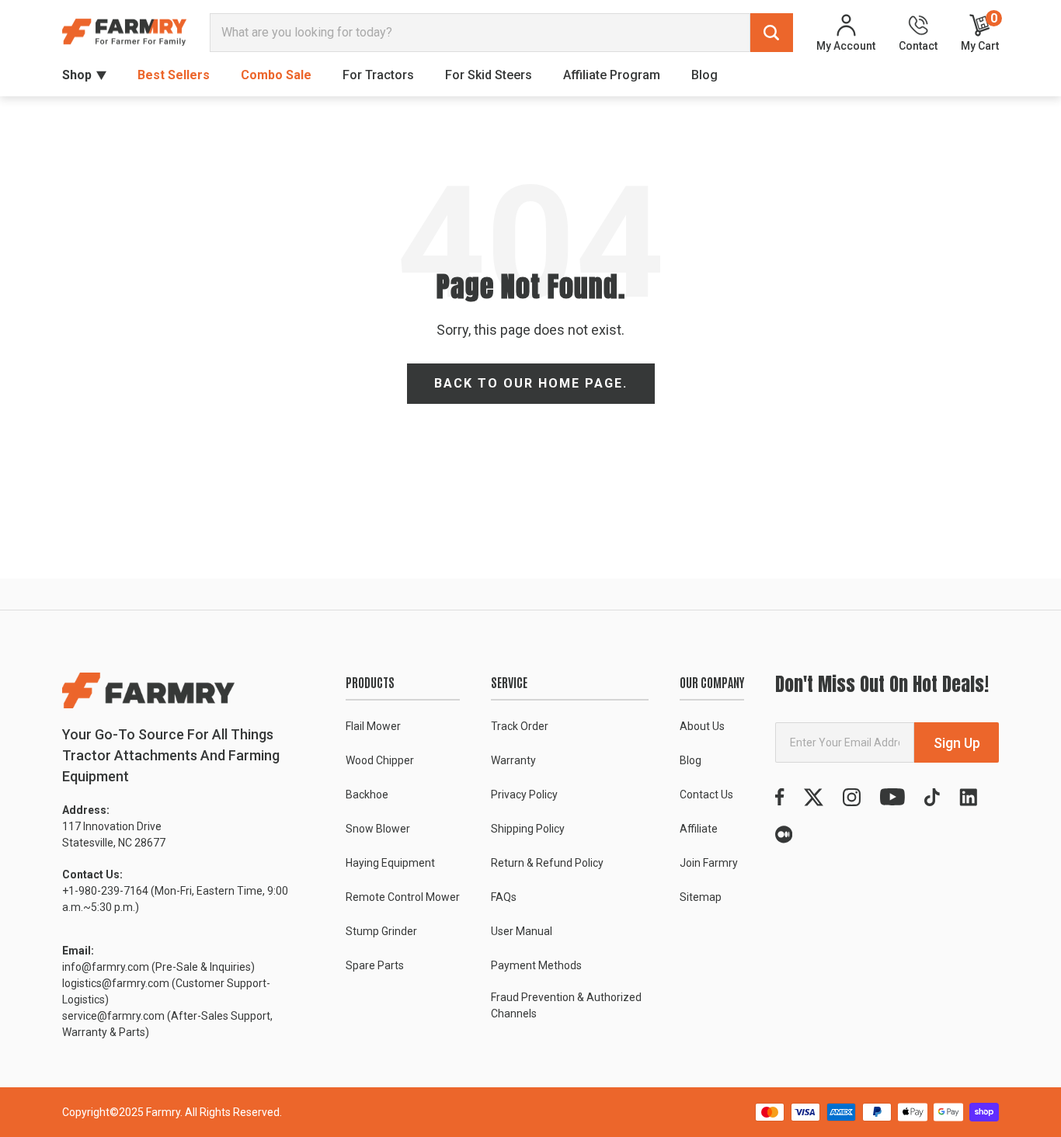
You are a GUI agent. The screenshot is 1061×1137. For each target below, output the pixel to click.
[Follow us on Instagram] (852, 797)
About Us (702, 726)
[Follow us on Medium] (783, 834)
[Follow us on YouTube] (892, 797)
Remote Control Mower (403, 897)
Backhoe (367, 794)
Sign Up (957, 743)
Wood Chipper (380, 760)
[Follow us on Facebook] (779, 797)
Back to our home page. (531, 383)
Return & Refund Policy (547, 863)
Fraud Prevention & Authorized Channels (566, 1005)
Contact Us (706, 794)
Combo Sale (276, 75)
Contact (918, 45)
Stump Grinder (381, 931)
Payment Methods (536, 965)
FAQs (504, 897)
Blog (704, 75)
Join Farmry (709, 863)
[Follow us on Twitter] (813, 797)
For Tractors (378, 75)
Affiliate (699, 828)
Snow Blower (378, 828)
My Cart (980, 32)
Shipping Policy (528, 828)
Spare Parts (375, 965)
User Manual (521, 931)
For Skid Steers (488, 75)
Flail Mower (373, 726)
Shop (77, 75)
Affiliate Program (611, 75)
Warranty (513, 760)
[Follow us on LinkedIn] (968, 797)
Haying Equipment (390, 863)
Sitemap (701, 897)
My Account (845, 45)
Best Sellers (173, 75)
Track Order (519, 726)
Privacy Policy (524, 794)
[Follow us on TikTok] (932, 797)
